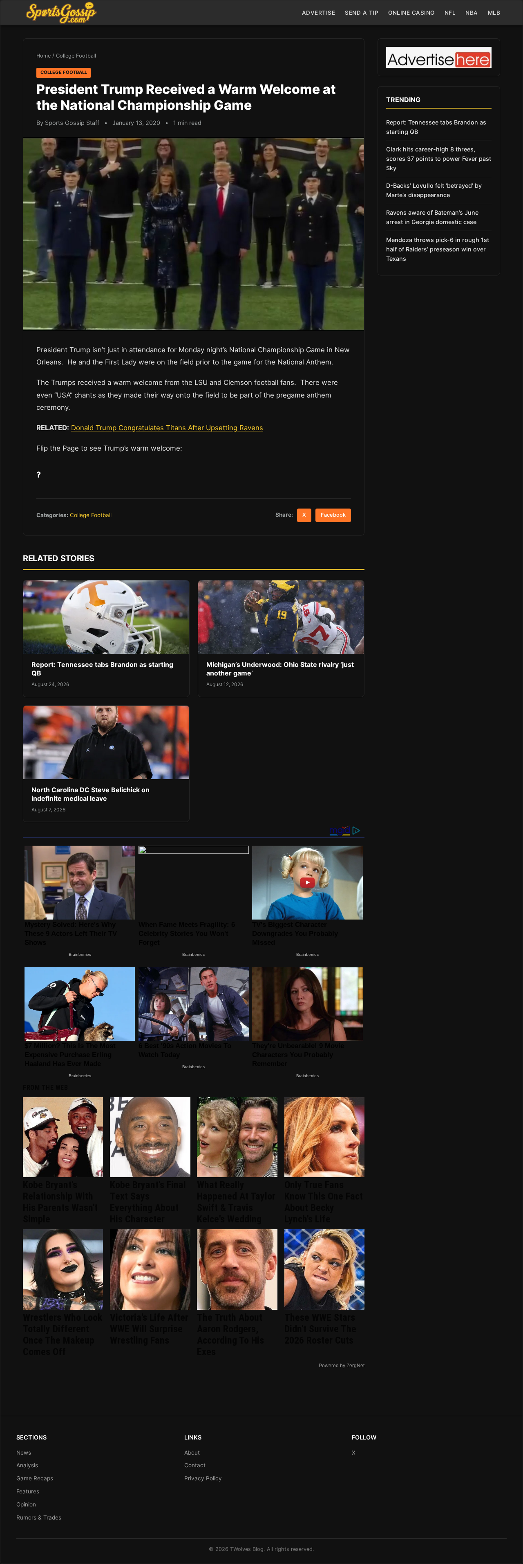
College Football (76, 56)
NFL (450, 12)
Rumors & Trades (38, 1517)
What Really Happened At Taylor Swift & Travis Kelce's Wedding (236, 1202)
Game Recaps (34, 1478)
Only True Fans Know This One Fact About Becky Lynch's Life (323, 1202)
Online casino (411, 12)
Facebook (333, 515)
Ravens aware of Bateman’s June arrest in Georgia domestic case (432, 217)
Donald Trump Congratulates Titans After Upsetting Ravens (167, 428)
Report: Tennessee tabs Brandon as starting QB (436, 127)
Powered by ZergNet (341, 1365)
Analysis (27, 1465)
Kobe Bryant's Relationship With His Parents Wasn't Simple (60, 1202)
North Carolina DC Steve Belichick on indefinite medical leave (90, 794)
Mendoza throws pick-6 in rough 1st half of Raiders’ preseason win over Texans (437, 249)
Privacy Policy (203, 1478)
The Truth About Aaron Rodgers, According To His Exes (230, 1334)
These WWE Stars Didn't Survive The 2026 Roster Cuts (320, 1329)
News (23, 1452)
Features (27, 1491)
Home (43, 56)
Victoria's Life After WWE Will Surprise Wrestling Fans (149, 1329)
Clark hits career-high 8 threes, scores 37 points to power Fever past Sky (438, 158)
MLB (494, 12)
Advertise (318, 12)
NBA (471, 12)
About (192, 1452)
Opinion (26, 1504)
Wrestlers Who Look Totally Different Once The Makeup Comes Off (62, 1334)
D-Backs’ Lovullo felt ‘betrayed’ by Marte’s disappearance (434, 190)
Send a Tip (361, 12)
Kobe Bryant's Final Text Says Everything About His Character (148, 1202)
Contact (195, 1465)
